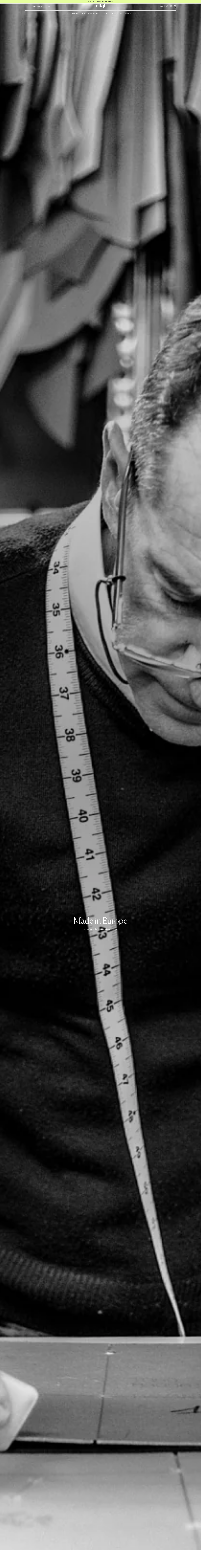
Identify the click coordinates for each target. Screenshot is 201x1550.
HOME (106, 13)
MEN (83, 13)
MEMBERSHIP (38, 6)
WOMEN (75, 13)
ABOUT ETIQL (130, 13)
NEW (67, 13)
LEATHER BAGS (94, 13)
